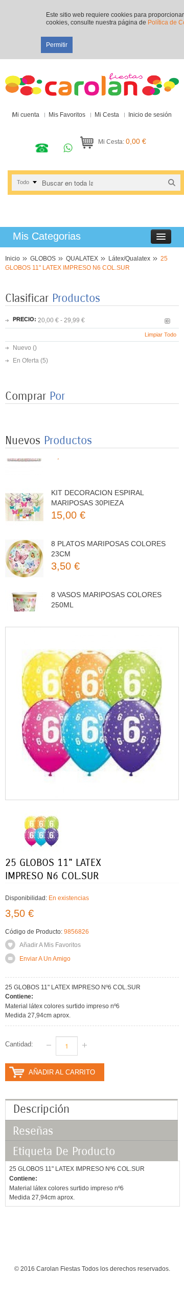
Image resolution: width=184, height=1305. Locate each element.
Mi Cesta (107, 114)
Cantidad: (19, 1044)
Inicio (12, 258)
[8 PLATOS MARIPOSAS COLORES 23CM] (24, 546)
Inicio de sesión (150, 114)
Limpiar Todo (160, 334)
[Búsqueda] (171, 182)
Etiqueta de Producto (64, 1151)
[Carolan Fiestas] (92, 80)
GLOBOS (43, 258)
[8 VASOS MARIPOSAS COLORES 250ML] (24, 597)
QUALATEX (82, 258)
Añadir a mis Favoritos (50, 945)
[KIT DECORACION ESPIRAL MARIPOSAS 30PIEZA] (24, 495)
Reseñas (33, 1131)
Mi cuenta (25, 114)
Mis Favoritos (67, 114)
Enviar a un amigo (45, 958)
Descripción (41, 1109)
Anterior (167, 321)
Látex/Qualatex (129, 258)
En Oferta (26, 360)
